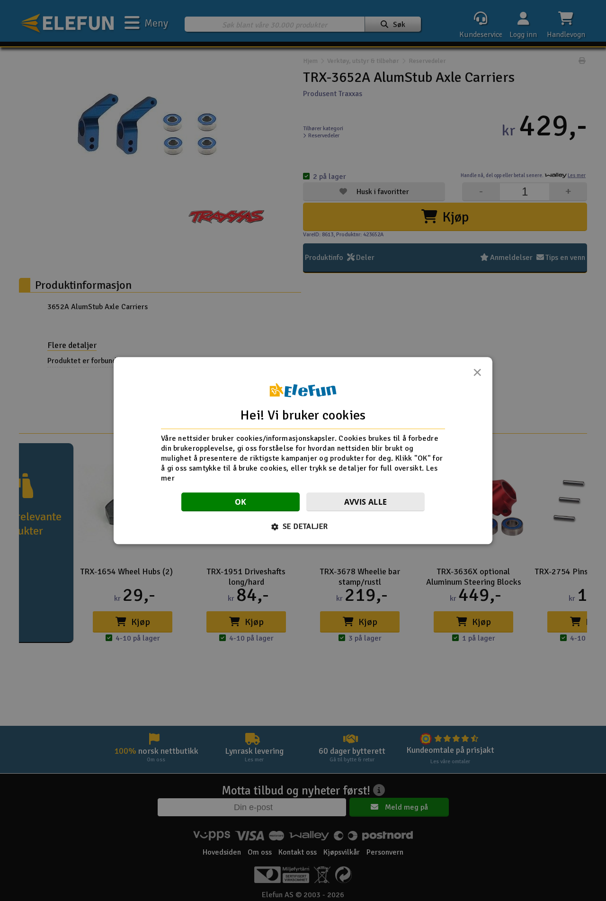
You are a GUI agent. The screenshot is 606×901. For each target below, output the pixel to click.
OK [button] (241, 502)
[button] (303, 526)
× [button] (477, 375)
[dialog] (303, 450)
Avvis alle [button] (365, 502)
